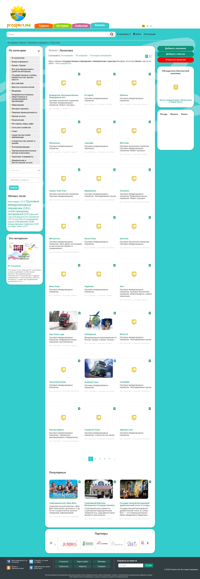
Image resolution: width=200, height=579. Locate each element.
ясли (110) (17, 219)
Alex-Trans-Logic (56, 334)
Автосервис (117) (16, 201)
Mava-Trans (54, 286)
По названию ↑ (67, 56)
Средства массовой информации (21, 136)
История (62, 25)
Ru (143, 26)
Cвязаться (63, 566)
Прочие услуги (18, 116)
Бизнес (100, 25)
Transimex (124, 191)
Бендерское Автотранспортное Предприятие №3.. (63, 96)
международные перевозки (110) (23, 224)
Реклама (101, 562)
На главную (13, 43)
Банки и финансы (20, 62)
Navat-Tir (124, 334)
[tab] (24, 58)
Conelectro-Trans (92, 430)
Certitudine (125, 382)
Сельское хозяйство (21, 127)
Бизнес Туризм (19, 65)
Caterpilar (89, 143)
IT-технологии (18, 58)
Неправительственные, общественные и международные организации (23, 98)
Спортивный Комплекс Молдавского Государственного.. (100, 504)
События (81, 25)
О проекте (63, 562)
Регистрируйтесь (63, 63)
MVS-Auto (124, 143)
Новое (184, 114)
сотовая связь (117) (18, 226)
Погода (163, 114)
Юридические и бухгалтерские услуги (22, 161)
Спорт (14, 131)
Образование (18, 105)
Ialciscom (124, 239)
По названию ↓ (82, 56)
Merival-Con (54, 239)
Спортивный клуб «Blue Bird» (63, 503)
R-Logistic (89, 95)
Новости (82, 566)
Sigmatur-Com (126, 430)
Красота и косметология (23, 87)
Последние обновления (100, 56)
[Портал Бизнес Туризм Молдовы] (18, 17)
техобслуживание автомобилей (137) (19, 212)
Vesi (122, 286)
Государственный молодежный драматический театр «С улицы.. (135, 504)
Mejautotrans (90, 191)
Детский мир (17, 83)
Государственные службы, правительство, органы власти (24, 77)
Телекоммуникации (21, 147)
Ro (148, 26)
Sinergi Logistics (56, 430)
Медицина (16, 91)
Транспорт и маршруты (38, 43)
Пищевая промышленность (24, 112)
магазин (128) (27, 221)
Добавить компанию (175, 48)
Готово (149, 565)
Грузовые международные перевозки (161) (23, 205)
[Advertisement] (95, 12)
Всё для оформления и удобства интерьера (22, 70)
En (151, 26)
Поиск (14, 187)
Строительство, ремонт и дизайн (23, 142)
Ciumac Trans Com (57, 191)
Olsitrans (124, 95)
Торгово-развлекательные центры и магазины (24, 152)
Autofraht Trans (91, 382)
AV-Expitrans (90, 334)
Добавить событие (175, 54)
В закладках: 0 (124, 34)
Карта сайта (82, 562)
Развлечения (18, 120)
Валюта (174, 114)
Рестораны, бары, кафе (23, 124)
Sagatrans (89, 286)
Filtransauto (54, 143)
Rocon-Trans (90, 239)
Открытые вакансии (175, 59)
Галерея (101, 566)
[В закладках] (79, 74)
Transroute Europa (57, 382)
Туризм (44, 25)
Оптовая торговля (20, 109)
